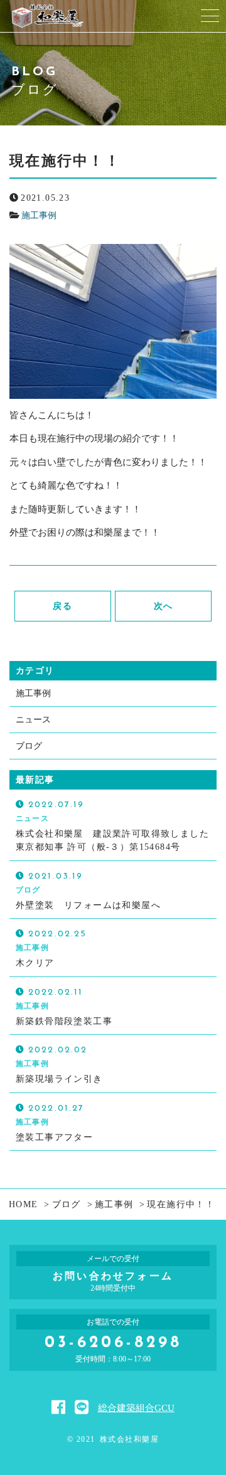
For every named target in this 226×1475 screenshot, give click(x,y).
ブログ (29, 746)
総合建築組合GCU (136, 1408)
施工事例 (38, 215)
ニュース (33, 719)
